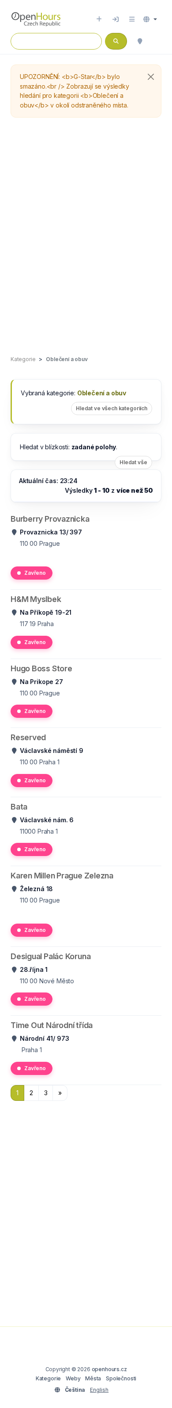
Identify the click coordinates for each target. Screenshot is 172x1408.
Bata (19, 806)
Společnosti (121, 1378)
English (99, 1390)
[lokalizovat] (139, 41)
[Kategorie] (132, 19)
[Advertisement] (86, 236)
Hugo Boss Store (41, 668)
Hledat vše (133, 462)
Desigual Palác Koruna (50, 956)
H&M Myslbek (36, 599)
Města (93, 1378)
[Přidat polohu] (99, 19)
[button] (150, 19)
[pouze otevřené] (157, 41)
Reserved (28, 737)
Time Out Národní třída (52, 1025)
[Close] (151, 77)
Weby (73, 1378)
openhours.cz (109, 1369)
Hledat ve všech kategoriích (111, 408)
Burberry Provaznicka (50, 518)
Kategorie (48, 1378)
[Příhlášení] (115, 19)
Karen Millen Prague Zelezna (62, 875)
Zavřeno (35, 573)
